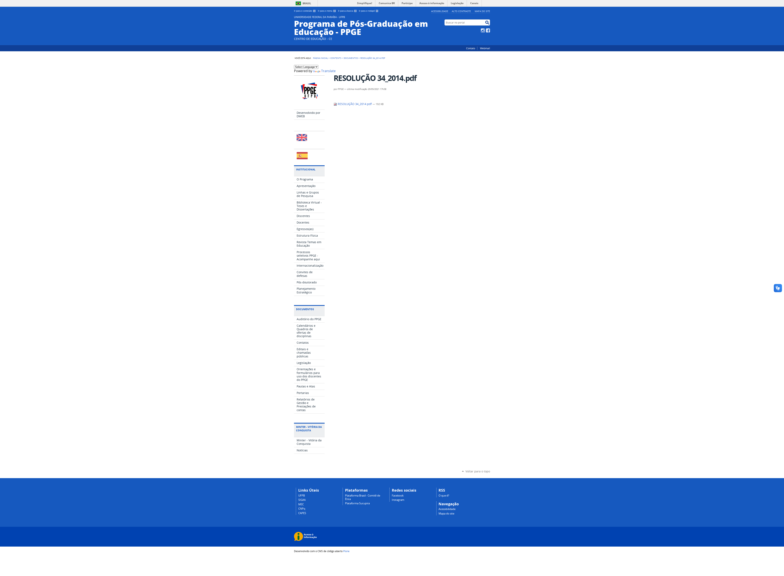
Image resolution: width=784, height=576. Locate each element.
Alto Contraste (461, 11)
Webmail (485, 48)
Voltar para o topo (478, 471)
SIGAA (302, 500)
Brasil (307, 3)
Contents (335, 58)
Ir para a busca (347, 11)
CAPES (302, 513)
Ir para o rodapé (368, 11)
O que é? (444, 495)
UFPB (301, 495)
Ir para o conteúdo (304, 11)
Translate (328, 71)
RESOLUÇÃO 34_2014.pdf (355, 104)
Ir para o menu (326, 11)
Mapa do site (482, 11)
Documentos (351, 58)
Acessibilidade (439, 11)
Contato (470, 48)
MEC (301, 504)
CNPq (301, 508)
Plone (346, 551)
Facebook (488, 30)
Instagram (483, 30)
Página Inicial (320, 58)
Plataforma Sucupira (357, 503)
